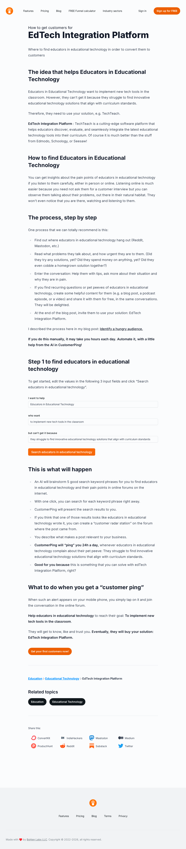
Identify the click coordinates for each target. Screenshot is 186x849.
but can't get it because (42, 433)
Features (28, 10)
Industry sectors (112, 10)
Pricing (45, 10)
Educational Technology (67, 701)
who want (34, 415)
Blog (58, 10)
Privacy (123, 816)
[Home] (9, 11)
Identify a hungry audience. (121, 329)
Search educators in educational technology (61, 452)
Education (37, 701)
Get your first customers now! (50, 651)
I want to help (36, 398)
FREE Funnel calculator (82, 10)
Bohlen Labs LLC (37, 839)
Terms (107, 816)
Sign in (142, 10)
